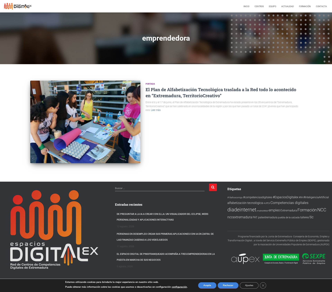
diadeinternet (241, 210)
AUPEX (267, 203)
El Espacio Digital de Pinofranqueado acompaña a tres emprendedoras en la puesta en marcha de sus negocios (166, 257)
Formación (305, 6)
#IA (301, 197)
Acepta (207, 285)
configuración (179, 287)
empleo (274, 210)
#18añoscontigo (235, 197)
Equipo (272, 6)
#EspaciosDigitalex (285, 197)
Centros (259, 6)
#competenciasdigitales (257, 197)
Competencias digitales (289, 202)
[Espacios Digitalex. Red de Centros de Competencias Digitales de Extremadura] (18, 6)
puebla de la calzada (289, 217)
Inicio (246, 6)
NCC (321, 209)
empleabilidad (262, 211)
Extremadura (288, 210)
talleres (304, 217)
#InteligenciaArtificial (316, 197)
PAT (255, 217)
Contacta (321, 6)
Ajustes (249, 285)
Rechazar (228, 285)
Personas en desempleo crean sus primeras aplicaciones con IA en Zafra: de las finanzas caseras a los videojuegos (165, 236)
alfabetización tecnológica (245, 203)
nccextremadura (239, 217)
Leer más (156, 110)
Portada (150, 84)
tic (311, 217)
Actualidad (287, 6)
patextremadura (267, 217)
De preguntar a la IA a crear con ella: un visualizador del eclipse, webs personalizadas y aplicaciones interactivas (162, 217)
